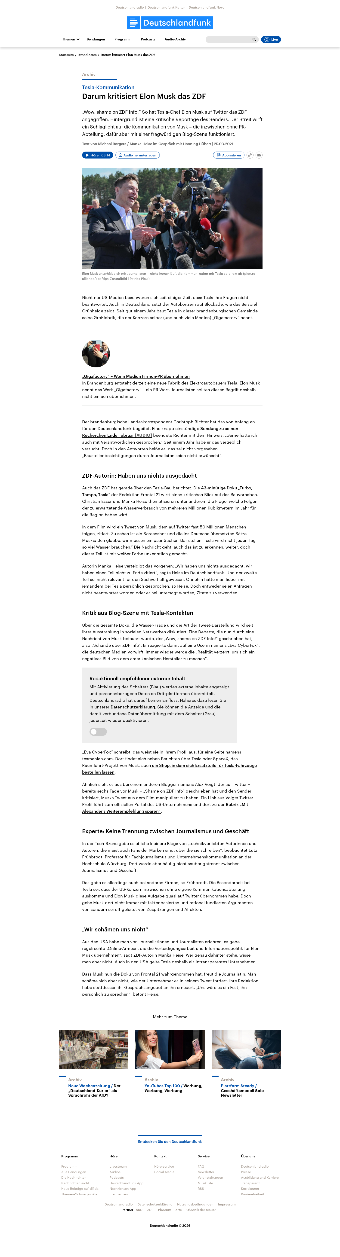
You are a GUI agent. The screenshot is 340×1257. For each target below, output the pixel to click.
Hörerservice (164, 1166)
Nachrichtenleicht (75, 1183)
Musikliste (205, 1183)
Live (274, 39)
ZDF (150, 1210)
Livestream (118, 1166)
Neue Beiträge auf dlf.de (80, 1188)
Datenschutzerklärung (133, 706)
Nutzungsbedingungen (195, 1204)
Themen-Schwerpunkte (79, 1194)
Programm (122, 39)
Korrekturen (250, 1188)
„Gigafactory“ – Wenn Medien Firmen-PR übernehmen (136, 376)
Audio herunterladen (140, 155)
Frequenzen (119, 1194)
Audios (115, 1172)
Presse (246, 1172)
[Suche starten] (254, 39)
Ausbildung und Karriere (260, 1177)
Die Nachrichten (74, 1177)
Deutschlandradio (130, 7)
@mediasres (87, 55)
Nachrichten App (123, 1188)
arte (179, 1210)
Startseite (66, 55)
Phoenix (164, 1210)
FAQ (201, 1166)
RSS (201, 1188)
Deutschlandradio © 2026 (170, 1225)
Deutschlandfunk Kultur (166, 7)
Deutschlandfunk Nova (207, 7)
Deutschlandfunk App (126, 1183)
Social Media (164, 1172)
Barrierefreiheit (252, 1194)
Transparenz (250, 1183)
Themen (68, 39)
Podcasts (148, 39)
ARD (139, 1210)
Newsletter (206, 1172)
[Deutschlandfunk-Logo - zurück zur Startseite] (170, 22)
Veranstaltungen (210, 1177)
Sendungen (96, 39)
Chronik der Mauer (201, 1210)
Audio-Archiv (175, 39)
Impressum (227, 1204)
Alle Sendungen (73, 1172)
